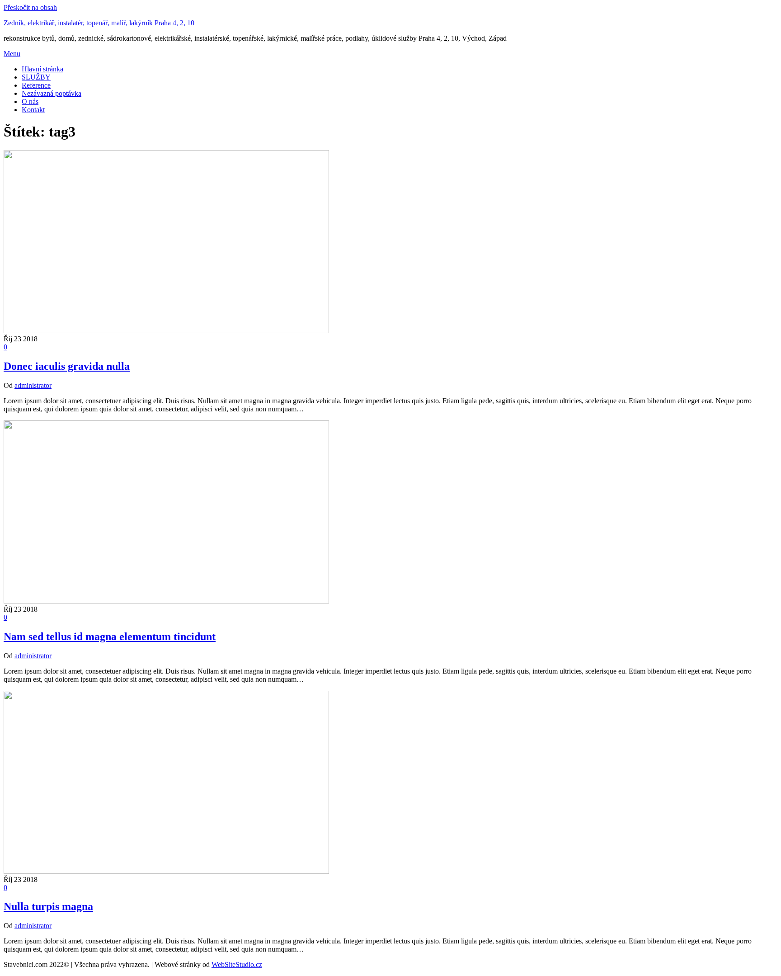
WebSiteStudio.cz (237, 964)
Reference (36, 85)
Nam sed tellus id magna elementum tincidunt (110, 636)
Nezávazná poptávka (51, 93)
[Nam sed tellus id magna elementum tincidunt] (166, 601)
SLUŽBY (36, 77)
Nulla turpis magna (48, 906)
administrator (33, 385)
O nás (30, 101)
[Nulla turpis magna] (166, 871)
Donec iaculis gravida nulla (67, 366)
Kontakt (33, 109)
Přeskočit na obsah (30, 7)
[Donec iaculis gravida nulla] (166, 331)
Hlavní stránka (42, 69)
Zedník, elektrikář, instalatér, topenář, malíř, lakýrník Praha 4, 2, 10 (99, 23)
